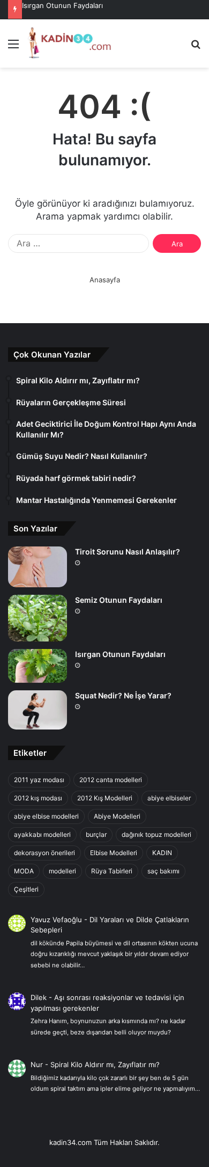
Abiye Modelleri (117, 816)
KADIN (162, 853)
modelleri (62, 871)
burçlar (96, 834)
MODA (24, 871)
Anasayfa (104, 279)
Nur (37, 1064)
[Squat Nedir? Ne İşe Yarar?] (37, 710)
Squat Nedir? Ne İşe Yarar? (123, 695)
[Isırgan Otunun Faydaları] (37, 665)
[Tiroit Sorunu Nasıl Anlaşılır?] (37, 566)
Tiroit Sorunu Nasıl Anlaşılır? (127, 551)
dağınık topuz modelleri (156, 834)
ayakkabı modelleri (42, 834)
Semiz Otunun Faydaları (118, 599)
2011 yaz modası (39, 780)
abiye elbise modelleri (46, 816)
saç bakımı (163, 871)
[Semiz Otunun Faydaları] (37, 618)
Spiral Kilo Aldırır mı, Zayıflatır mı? (105, 1064)
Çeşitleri (26, 889)
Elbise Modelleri (113, 853)
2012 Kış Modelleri (104, 798)
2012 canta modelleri (110, 780)
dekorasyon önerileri (44, 853)
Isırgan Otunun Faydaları (62, 5)
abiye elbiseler (169, 798)
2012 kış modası (38, 798)
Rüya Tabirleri (111, 871)
